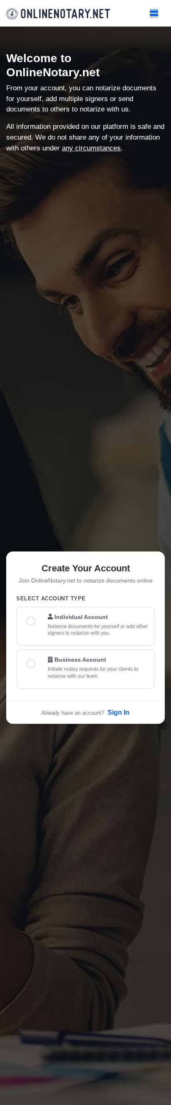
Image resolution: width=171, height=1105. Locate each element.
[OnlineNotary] (58, 13)
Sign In (118, 712)
